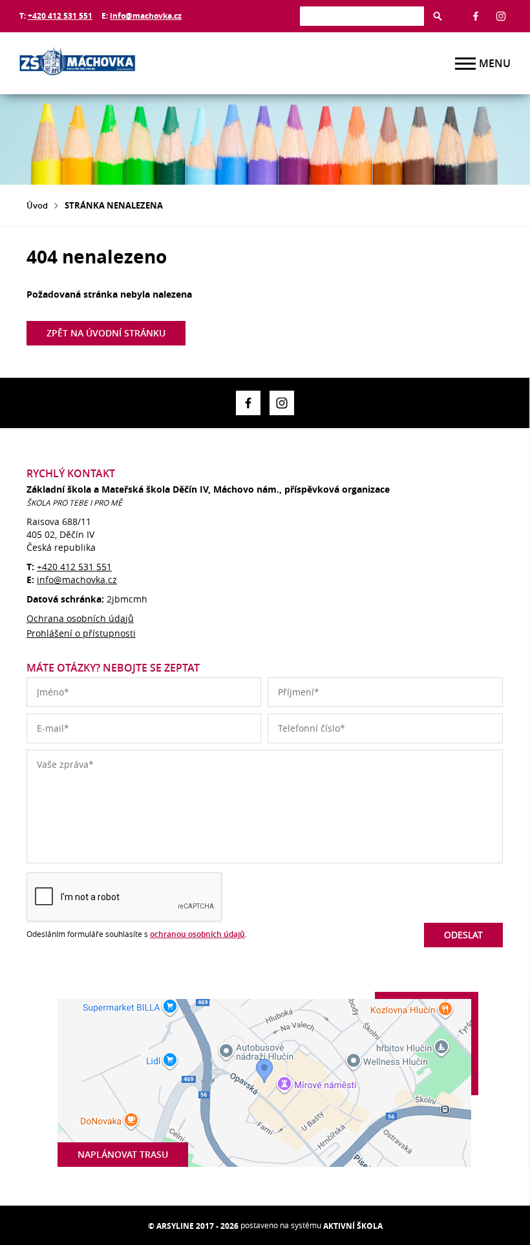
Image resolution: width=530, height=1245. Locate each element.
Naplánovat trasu (123, 1154)
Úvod (37, 205)
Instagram (501, 16)
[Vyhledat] (437, 16)
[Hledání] (362, 16)
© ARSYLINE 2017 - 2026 (193, 1225)
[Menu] (465, 63)
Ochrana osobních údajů (80, 618)
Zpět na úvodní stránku (106, 333)
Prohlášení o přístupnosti (81, 633)
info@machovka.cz (146, 15)
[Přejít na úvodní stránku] (97, 63)
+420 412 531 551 (60, 15)
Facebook (475, 16)
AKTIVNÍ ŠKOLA (353, 1225)
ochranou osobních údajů (197, 934)
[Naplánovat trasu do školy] (264, 1083)
